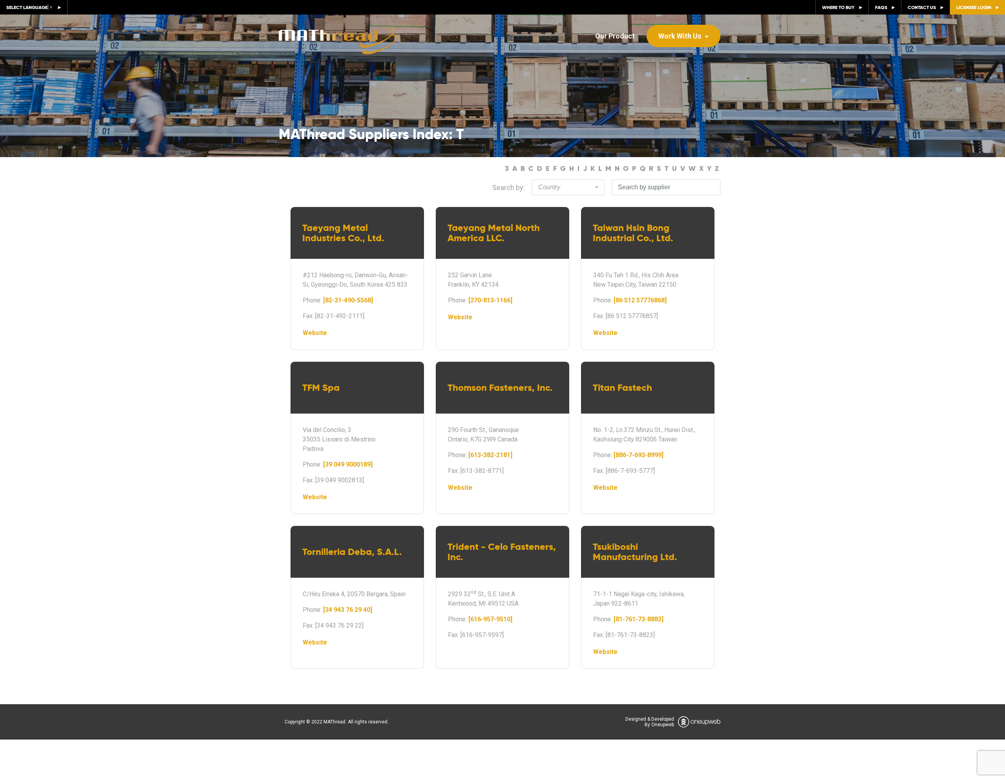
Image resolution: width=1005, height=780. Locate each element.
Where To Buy (838, 7)
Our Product (615, 36)
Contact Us (922, 7)
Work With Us (680, 36)
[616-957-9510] (490, 619)
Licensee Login (973, 7)
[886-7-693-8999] (638, 455)
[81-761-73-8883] (638, 619)
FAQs (881, 7)
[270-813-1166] (490, 300)
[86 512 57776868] (640, 300)
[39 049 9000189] (348, 464)
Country (549, 187)
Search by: (508, 187)
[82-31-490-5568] (348, 300)
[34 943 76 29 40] (347, 609)
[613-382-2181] (490, 455)
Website (315, 333)
